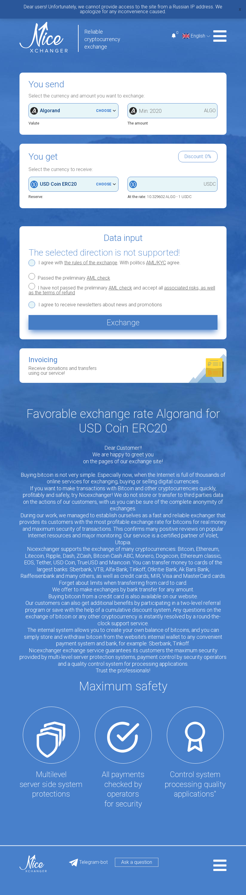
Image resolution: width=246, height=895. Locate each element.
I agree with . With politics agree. (109, 262)
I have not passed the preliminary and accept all (121, 290)
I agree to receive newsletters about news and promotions (100, 304)
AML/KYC (156, 263)
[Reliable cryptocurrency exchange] (44, 37)
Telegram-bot (93, 862)
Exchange (123, 322)
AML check (98, 278)
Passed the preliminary (73, 278)
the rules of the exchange (90, 263)
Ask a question (136, 862)
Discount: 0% (197, 156)
